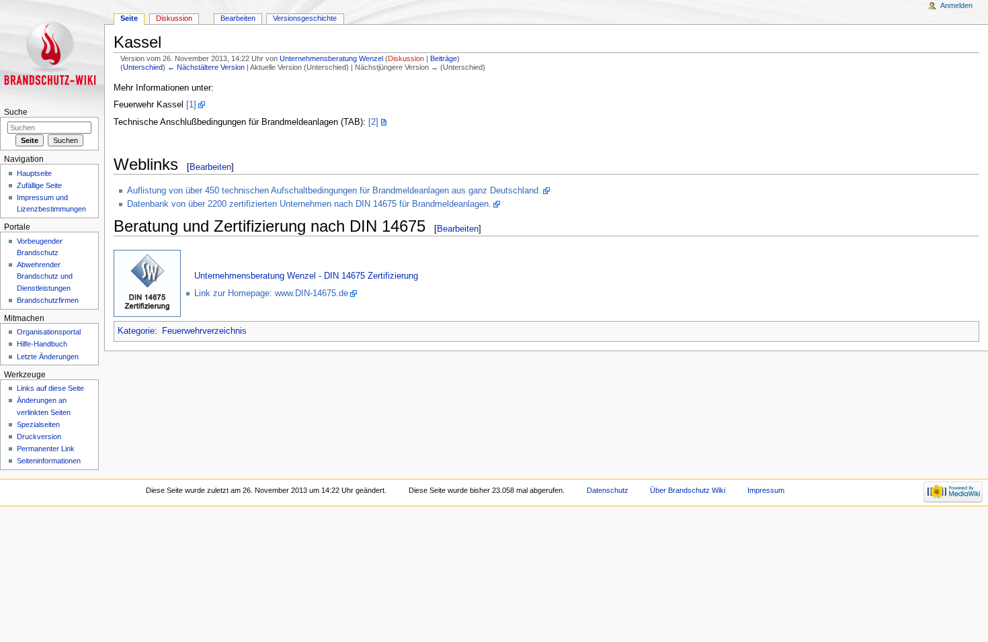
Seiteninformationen (49, 461)
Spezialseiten (38, 424)
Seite (129, 18)
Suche (16, 112)
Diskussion (406, 58)
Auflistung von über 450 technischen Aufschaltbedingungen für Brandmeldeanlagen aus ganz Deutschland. (334, 190)
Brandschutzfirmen (48, 300)
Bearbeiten (210, 167)
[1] (191, 104)
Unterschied (143, 67)
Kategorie (136, 331)
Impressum (765, 490)
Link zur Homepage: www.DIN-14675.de (271, 293)
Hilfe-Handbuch (42, 344)
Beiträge (443, 58)
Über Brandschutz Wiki (687, 490)
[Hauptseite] (52, 52)
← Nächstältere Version (206, 67)
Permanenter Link (46, 449)
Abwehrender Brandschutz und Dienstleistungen (45, 276)
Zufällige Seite (39, 185)
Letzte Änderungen (48, 357)
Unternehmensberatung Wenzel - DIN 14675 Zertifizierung (306, 276)
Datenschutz (607, 490)
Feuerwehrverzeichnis (204, 331)
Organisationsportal (49, 332)
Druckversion (39, 436)
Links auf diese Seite (50, 388)
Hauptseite (34, 173)
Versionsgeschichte (305, 18)
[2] (373, 122)
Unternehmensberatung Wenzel (331, 58)
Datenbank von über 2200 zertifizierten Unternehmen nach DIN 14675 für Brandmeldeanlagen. (309, 204)
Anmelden (956, 5)
